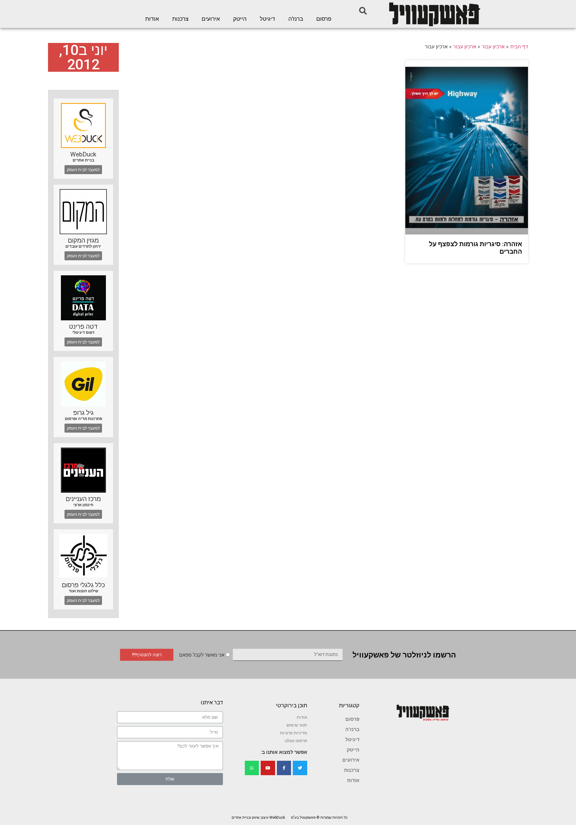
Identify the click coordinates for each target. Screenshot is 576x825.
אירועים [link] (211, 19)
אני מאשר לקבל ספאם (201, 655)
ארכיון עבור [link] (493, 47)
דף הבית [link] (519, 47)
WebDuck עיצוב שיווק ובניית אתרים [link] (258, 817)
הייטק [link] (240, 19)
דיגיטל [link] (267, 19)
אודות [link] (152, 19)
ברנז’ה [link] (295, 19)
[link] (434, 14)
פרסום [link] (324, 19)
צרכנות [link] (180, 19)
